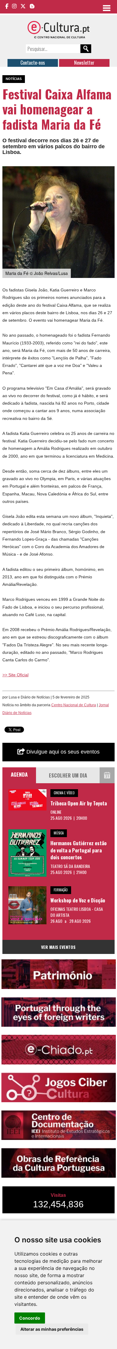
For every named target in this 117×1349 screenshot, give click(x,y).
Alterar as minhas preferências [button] (51, 1329)
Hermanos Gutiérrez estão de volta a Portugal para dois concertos (78, 850)
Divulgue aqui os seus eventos (62, 752)
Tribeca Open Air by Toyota (78, 803)
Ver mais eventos (58, 947)
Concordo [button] (29, 1318)
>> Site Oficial (15, 674)
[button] (109, 171)
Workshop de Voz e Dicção (77, 900)
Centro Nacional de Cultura (73, 705)
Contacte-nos (32, 62)
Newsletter (84, 62)
